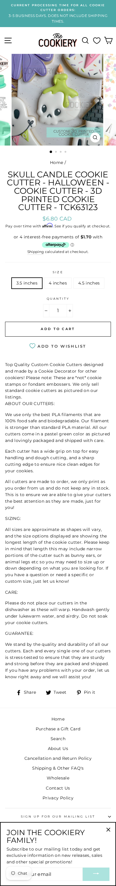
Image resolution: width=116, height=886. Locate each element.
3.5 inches (26, 283)
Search (58, 738)
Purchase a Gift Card (58, 728)
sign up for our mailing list (58, 816)
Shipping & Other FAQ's (58, 768)
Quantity (58, 299)
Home (56, 162)
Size (58, 272)
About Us (58, 748)
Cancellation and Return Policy (58, 758)
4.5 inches (89, 283)
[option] (58, 13)
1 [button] (51, 152)
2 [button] (56, 152)
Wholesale (58, 778)
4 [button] (66, 152)
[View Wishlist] (96, 40)
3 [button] (61, 152)
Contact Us (58, 788)
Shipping (35, 252)
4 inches (58, 283)
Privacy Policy (58, 798)
